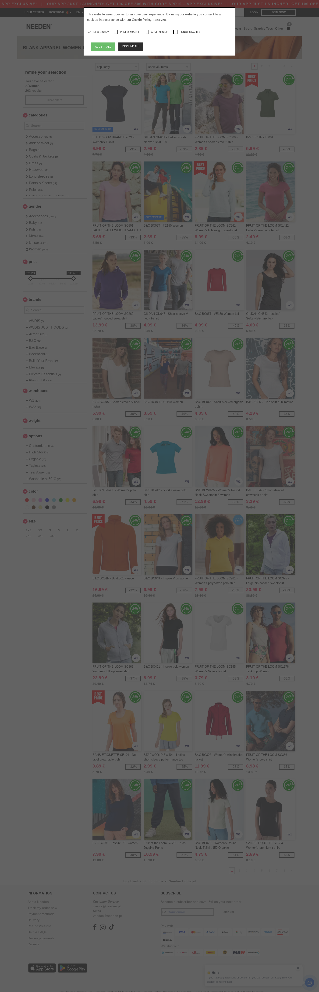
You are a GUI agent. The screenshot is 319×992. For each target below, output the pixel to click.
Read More (160, 19)
